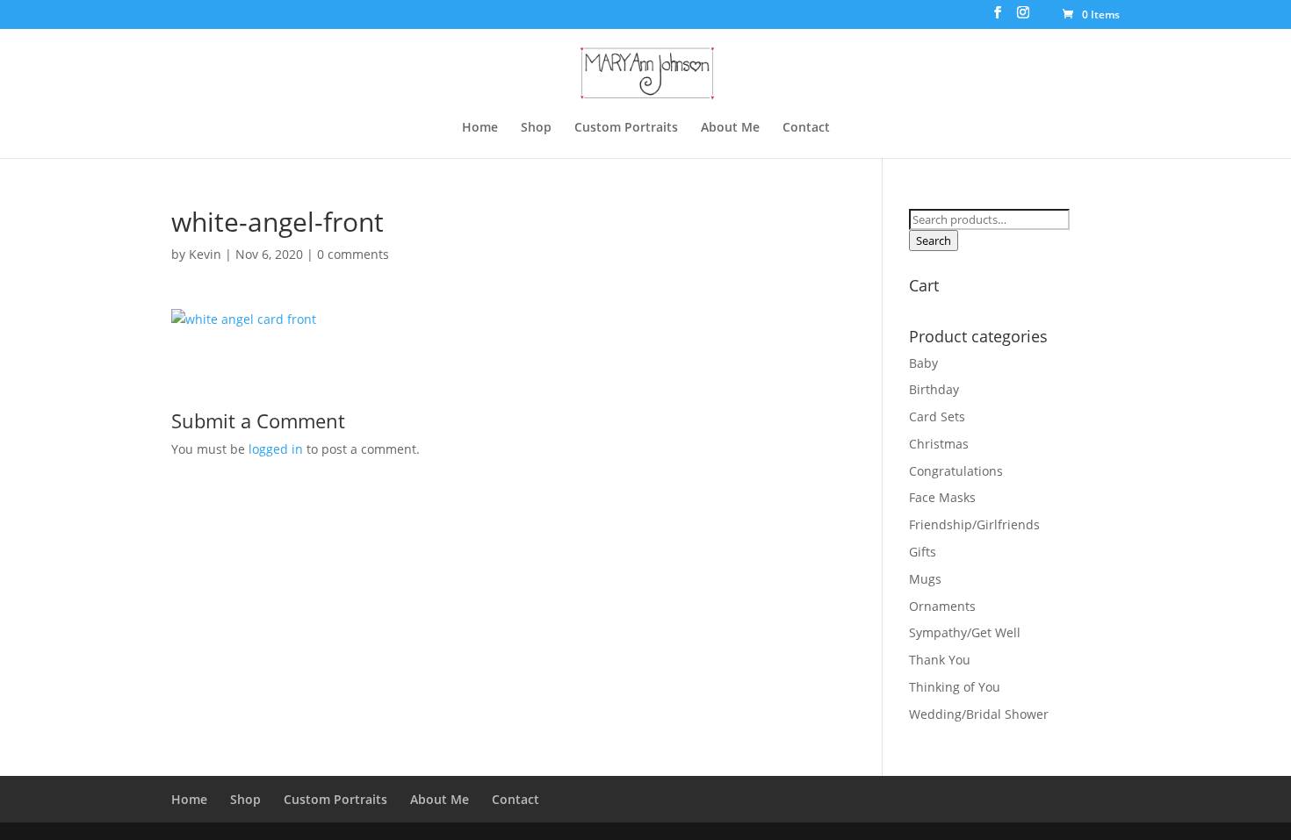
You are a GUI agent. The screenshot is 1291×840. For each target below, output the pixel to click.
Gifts (922, 551)
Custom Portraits (626, 128)
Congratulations (956, 471)
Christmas (939, 443)
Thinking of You (954, 686)
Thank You (939, 659)
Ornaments (942, 606)
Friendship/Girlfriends (974, 524)
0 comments (353, 254)
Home (480, 128)
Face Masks (942, 497)
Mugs (925, 579)
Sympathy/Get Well (965, 632)
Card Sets (937, 416)
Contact (806, 128)
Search (933, 240)
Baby (923, 363)
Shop (536, 128)
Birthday (934, 389)
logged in (276, 449)
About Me (730, 128)
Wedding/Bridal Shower (979, 714)
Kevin (205, 254)
